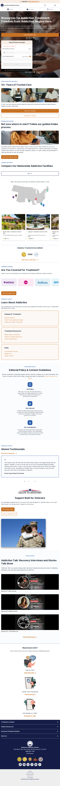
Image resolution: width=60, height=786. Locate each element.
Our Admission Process (11, 351)
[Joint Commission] (25, 759)
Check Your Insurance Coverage (13, 320)
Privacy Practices (30, 772)
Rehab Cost (7, 353)
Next (16, 64)
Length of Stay (8, 356)
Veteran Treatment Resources (13, 337)
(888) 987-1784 (30, 751)
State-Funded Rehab (10, 339)
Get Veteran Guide (7, 509)
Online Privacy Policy (30, 774)
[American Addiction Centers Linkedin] (28, 764)
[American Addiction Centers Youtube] (36, 764)
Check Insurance (30, 694)
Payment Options (9, 318)
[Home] (15, 5)
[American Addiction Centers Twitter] (20, 764)
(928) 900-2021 (33, 1)
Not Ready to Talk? (30, 716)
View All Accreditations (28, 260)
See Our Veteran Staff (9, 514)
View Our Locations (30, 111)
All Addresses (30, 753)
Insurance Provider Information (13, 322)
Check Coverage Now (8, 293)
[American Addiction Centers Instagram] (32, 764)
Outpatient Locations (30, 115)
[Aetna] (9, 282)
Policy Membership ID (8, 56)
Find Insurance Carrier (8, 48)
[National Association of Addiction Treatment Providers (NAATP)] (41, 759)
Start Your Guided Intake (9, 157)
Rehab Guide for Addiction (12, 334)
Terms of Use (30, 775)
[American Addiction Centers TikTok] (40, 764)
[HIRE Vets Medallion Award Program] (30, 759)
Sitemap (30, 771)
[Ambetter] (26, 282)
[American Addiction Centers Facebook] (24, 764)
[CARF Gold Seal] (19, 759)
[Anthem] (42, 282)
